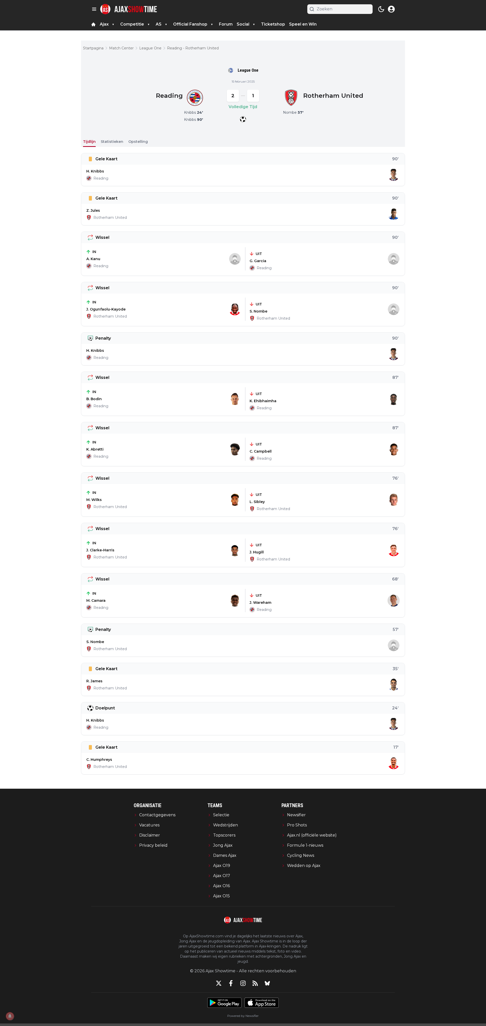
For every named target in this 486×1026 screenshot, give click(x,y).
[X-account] (219, 983)
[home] (93, 24)
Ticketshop (273, 24)
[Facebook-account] (231, 983)
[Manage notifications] (10, 1016)
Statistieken (112, 141)
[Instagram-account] (243, 983)
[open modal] (391, 9)
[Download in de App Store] (262, 1003)
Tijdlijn (89, 141)
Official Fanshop (190, 24)
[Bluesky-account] (267, 983)
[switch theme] (381, 9)
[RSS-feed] (255, 983)
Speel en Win (303, 24)
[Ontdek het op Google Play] (224, 1003)
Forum (226, 24)
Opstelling (138, 141)
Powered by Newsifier (243, 1016)
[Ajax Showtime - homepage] (128, 9)
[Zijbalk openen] (94, 9)
